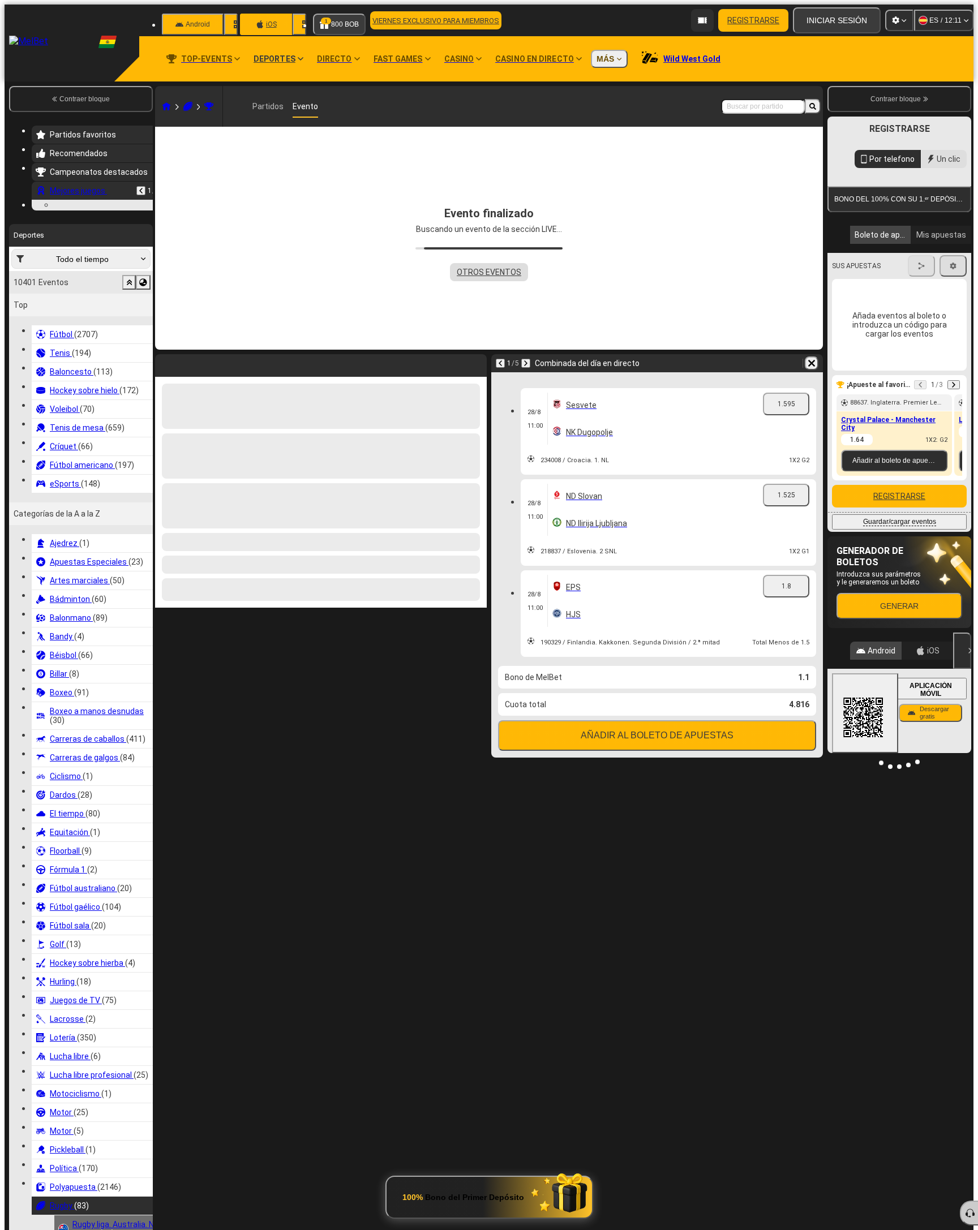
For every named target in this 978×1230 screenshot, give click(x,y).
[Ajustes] (899, 20)
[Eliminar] (811, 363)
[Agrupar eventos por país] (143, 352)
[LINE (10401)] (166, 106)
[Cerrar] (962, 651)
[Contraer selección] (129, 352)
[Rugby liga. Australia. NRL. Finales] (209, 106)
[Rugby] (188, 106)
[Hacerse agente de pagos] (702, 20)
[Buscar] (813, 106)
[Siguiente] (525, 363)
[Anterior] (140, 190)
